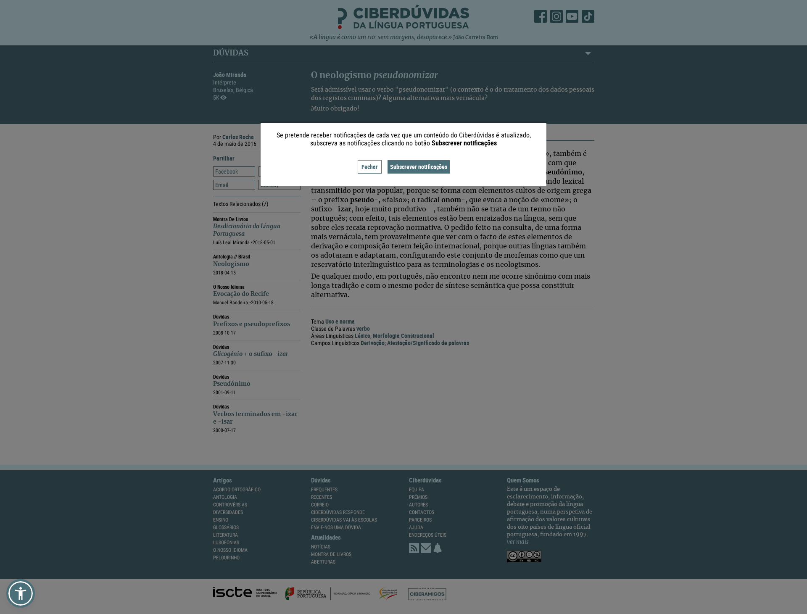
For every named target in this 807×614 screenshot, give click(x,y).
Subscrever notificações (418, 167)
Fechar (369, 167)
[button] (20, 593)
